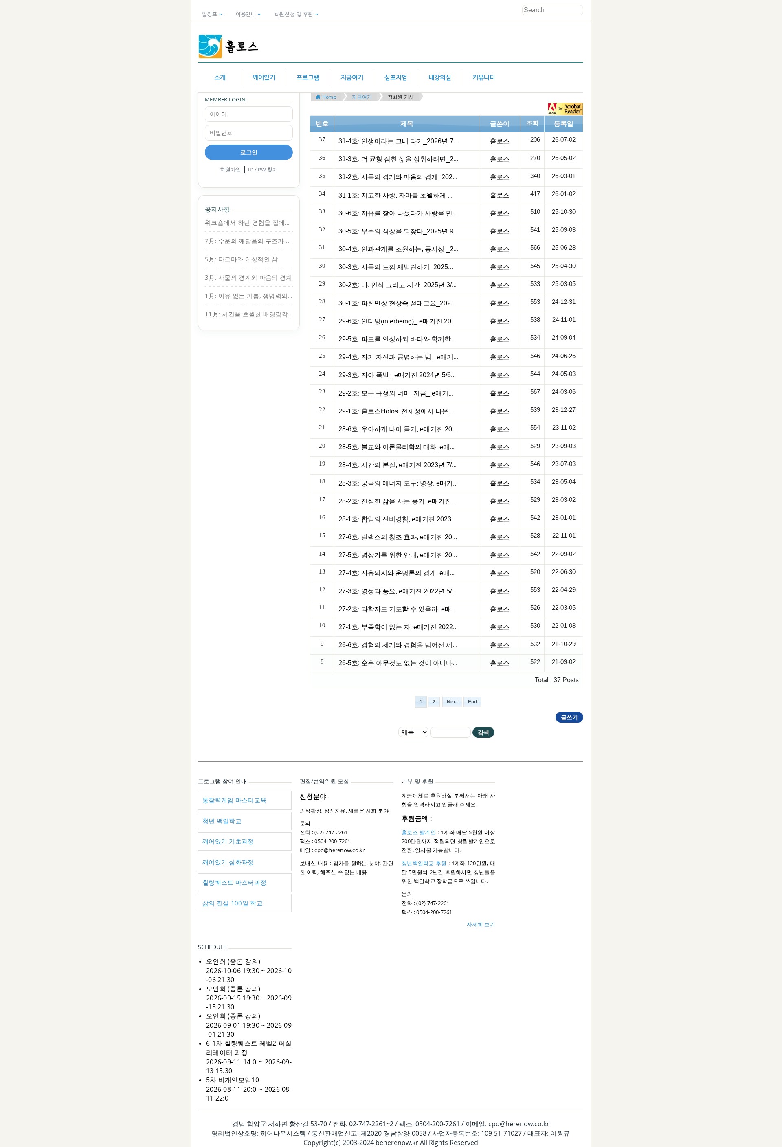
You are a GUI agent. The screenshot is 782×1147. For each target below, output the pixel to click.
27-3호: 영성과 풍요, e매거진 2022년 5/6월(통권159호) (417, 591)
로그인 (248, 152)
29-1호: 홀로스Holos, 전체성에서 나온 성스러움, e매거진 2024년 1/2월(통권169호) (457, 411)
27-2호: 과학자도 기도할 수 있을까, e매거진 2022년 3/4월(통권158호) (438, 609)
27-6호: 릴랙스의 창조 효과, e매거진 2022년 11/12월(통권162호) (431, 537)
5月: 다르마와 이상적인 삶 (241, 259)
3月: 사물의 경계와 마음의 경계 (248, 277)
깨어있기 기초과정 (228, 841)
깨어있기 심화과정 (228, 862)
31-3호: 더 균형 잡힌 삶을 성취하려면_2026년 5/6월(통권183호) (430, 159)
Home (328, 96)
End (472, 702)
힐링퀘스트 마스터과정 (234, 882)
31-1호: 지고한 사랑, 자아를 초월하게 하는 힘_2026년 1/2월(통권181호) (441, 195)
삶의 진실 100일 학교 (232, 903)
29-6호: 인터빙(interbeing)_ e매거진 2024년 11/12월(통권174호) (430, 321)
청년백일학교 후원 (424, 863)
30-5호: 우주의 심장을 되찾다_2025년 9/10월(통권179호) (420, 231)
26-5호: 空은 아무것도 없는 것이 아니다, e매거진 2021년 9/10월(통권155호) (447, 662)
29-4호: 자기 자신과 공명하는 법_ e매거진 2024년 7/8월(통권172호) (436, 357)
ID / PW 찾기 (263, 169)
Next (452, 702)
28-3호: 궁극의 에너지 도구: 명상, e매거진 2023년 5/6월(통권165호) (436, 483)
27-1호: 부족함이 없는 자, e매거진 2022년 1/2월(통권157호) (424, 627)
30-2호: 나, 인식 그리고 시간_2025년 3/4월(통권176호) (417, 284)
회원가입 (230, 169)
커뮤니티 (483, 78)
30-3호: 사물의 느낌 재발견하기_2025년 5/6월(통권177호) (422, 267)
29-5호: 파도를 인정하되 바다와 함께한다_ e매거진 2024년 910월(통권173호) (450, 339)
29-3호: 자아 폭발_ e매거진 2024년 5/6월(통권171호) (415, 374)
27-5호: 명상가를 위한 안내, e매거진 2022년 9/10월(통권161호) (429, 555)
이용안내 (246, 14)
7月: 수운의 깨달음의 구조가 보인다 (249, 241)
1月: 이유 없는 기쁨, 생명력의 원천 (249, 296)
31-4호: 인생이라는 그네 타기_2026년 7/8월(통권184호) (419, 141)
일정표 (209, 14)
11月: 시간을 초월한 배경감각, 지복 (249, 314)
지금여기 (351, 78)
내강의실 (439, 78)
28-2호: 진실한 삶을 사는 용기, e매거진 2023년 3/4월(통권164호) (432, 501)
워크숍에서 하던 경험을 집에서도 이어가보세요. (249, 222)
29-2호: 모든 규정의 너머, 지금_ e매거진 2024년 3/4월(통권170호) (433, 393)
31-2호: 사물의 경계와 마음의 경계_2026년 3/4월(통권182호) (426, 177)
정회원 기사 (401, 96)
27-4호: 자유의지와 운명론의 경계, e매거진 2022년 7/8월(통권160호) (437, 572)
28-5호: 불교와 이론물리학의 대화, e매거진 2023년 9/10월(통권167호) (439, 447)
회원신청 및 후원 (294, 14)
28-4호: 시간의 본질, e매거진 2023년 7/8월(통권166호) (417, 464)
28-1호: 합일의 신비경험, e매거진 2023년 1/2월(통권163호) (424, 519)
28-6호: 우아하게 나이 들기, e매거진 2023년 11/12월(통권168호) (431, 429)
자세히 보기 (481, 924)
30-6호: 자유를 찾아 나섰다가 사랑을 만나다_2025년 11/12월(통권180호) (443, 213)
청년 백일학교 (222, 821)
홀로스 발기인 (419, 832)
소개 (220, 78)
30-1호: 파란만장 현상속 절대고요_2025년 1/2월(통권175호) (425, 303)
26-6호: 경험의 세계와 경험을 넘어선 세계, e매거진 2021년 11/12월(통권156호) (452, 645)
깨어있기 (264, 78)
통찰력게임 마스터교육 (234, 800)
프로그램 (308, 78)
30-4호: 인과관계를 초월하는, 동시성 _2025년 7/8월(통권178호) (430, 249)
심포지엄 (395, 78)
